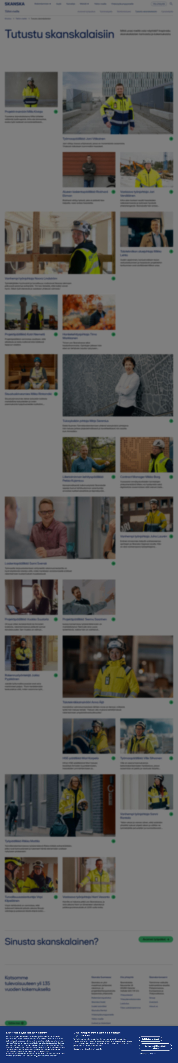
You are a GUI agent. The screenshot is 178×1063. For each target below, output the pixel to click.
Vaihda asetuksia (146, 1053)
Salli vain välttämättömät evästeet (155, 1047)
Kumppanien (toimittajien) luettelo (88, 1049)
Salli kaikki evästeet (150, 1039)
